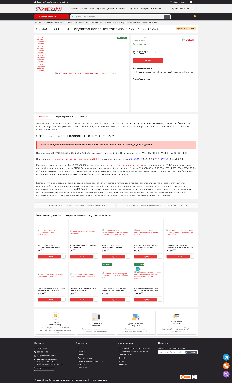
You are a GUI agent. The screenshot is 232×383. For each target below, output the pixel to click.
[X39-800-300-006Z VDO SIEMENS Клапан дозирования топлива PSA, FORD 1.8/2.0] (180, 232)
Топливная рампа (125, 355)
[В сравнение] (172, 60)
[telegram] (226, 357)
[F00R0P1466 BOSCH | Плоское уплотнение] (84, 232)
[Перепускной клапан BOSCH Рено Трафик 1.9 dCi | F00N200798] (84, 275)
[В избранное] (166, 60)
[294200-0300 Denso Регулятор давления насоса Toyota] (51, 275)
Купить (148, 60)
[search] (167, 17)
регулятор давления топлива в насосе (124, 165)
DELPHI (122, 361)
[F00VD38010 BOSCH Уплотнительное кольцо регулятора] (51, 232)
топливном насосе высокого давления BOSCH (77, 159)
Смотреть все (122, 365)
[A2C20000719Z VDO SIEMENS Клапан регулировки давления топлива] (148, 232)
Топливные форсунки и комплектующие (134, 348)
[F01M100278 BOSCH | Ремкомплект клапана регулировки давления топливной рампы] (116, 232)
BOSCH (122, 358)
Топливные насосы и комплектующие (133, 351)
